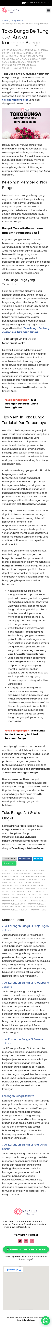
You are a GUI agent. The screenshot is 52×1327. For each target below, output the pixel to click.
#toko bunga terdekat (15, 909)
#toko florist (39, 909)
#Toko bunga (38, 900)
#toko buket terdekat (15, 900)
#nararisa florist (22, 891)
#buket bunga (19, 870)
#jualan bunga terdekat (29, 885)
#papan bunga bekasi (24, 894)
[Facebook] (20, 1241)
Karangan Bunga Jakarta (18, 1096)
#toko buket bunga (32, 897)
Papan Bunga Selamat (34, 59)
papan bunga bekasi (23, 56)
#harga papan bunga (33, 876)
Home (5, 20)
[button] (48, 10)
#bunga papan (22, 873)
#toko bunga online (34, 906)
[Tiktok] (32, 1241)
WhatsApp (10, 863)
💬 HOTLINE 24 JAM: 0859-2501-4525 (26, 1249)
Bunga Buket (17, 20)
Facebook (25, 858)
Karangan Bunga (27, 50)
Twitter (39, 858)
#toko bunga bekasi (13, 903)
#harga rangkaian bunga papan (20, 879)
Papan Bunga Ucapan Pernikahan (21, 62)
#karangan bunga (12, 888)
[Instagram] (26, 1241)
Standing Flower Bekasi (15, 65)
